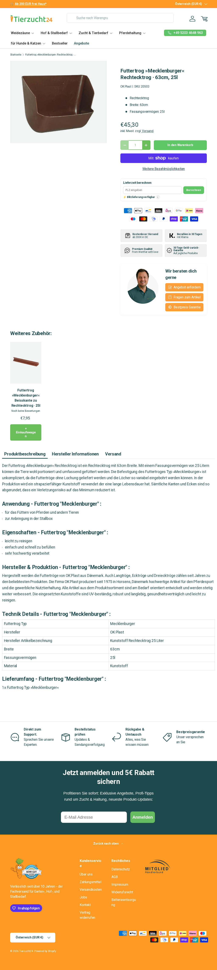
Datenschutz (120, 869)
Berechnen (193, 190)
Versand (147, 131)
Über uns (86, 874)
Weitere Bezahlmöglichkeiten (163, 169)
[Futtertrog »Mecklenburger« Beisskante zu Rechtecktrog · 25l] (25, 362)
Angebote (81, 43)
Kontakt (85, 905)
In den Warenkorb (180, 145)
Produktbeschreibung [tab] (25, 453)
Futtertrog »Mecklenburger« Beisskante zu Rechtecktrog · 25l (25, 398)
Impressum (119, 884)
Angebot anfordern (187, 287)
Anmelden (142, 817)
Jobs (83, 897)
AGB (114, 877)
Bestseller (60, 43)
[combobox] (120, 17)
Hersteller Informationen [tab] (75, 453)
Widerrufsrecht (122, 892)
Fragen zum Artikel (187, 297)
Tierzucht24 (26, 951)
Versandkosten (91, 890)
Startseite (15, 54)
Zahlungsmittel (90, 882)
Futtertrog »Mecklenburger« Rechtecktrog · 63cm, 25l (50, 54)
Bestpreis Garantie (187, 307)
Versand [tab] (113, 453)
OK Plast (125, 86)
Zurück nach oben (106, 843)
